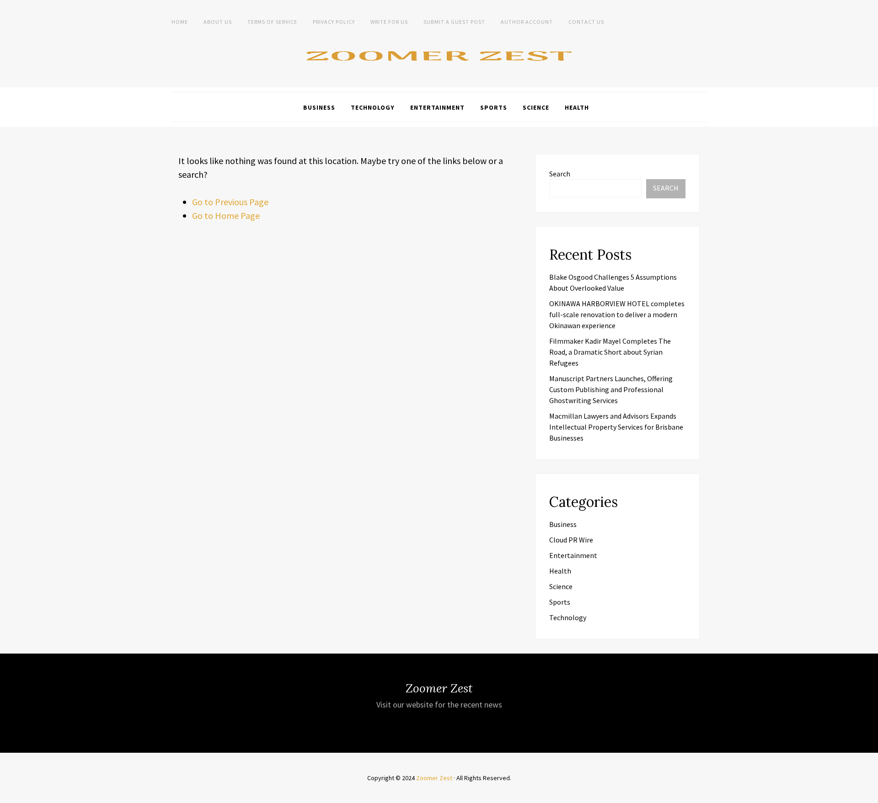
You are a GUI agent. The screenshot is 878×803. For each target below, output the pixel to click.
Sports (493, 107)
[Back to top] (869, 794)
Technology (373, 107)
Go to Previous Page (230, 201)
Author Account (527, 21)
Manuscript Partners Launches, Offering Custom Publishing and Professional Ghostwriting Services (611, 389)
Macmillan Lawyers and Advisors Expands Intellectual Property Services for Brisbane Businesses (616, 426)
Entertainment (437, 107)
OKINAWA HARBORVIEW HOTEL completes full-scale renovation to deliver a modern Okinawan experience (617, 314)
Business (319, 107)
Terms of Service (272, 21)
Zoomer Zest (434, 778)
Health (577, 107)
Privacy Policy (334, 21)
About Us (217, 21)
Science (536, 107)
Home (179, 21)
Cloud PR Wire (571, 539)
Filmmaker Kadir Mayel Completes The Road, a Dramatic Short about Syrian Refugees (610, 351)
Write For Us (389, 21)
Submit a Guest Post (454, 21)
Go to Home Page (226, 215)
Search (559, 173)
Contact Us (586, 21)
